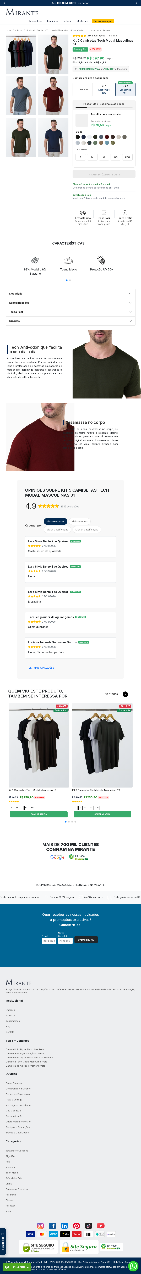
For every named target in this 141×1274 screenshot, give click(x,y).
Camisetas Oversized (17, 1189)
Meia (8, 1211)
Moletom (10, 1167)
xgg (127, 157)
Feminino (52, 21)
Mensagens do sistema (18, 1105)
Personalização (103, 21)
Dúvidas (14, 321)
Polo (8, 1161)
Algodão (10, 1156)
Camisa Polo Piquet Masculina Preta (25, 1049)
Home (9, 30)
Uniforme (82, 21)
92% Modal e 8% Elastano (35, 271)
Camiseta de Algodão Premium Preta (25, 1065)
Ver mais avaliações (41, 667)
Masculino (35, 21)
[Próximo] (136, 3)
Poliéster (10, 1205)
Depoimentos (13, 1021)
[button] (14, 1000)
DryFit (9, 1183)
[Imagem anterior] (12, 747)
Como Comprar (14, 1083)
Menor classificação (86, 529)
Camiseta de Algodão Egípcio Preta (25, 1053)
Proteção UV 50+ (101, 269)
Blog (8, 1026)
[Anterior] (4, 3)
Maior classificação (57, 529)
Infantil (68, 21)
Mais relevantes (55, 521)
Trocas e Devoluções (17, 1132)
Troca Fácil (16, 311)
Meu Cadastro (13, 1110)
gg (115, 157)
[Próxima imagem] (65, 747)
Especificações (19, 302)
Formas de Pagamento (18, 1094)
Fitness (9, 1200)
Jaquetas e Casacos (17, 1150)
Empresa (10, 1010)
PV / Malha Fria (14, 1178)
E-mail (45, 936)
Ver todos (111, 694)
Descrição (16, 293)
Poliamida (11, 1194)
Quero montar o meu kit (18, 1121)
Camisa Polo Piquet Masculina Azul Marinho (29, 1057)
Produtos (17, 30)
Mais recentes (80, 521)
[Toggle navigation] (130, 11)
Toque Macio (68, 269)
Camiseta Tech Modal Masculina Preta (26, 1061)
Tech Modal (29, 30)
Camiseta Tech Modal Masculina (52, 30)
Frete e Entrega (14, 1099)
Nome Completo (63, 934)
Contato (10, 1032)
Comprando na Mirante (18, 1088)
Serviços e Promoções (18, 1127)
